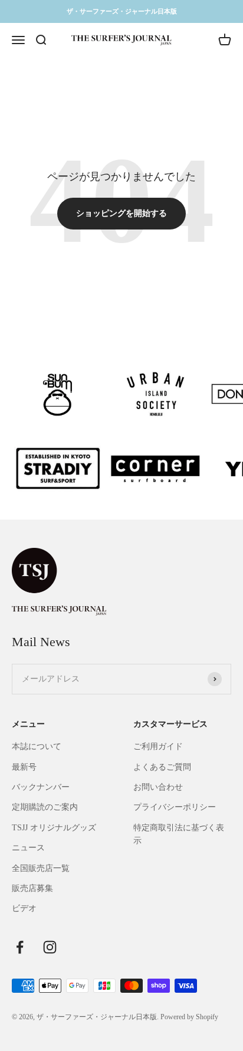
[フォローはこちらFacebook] (20, 947)
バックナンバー (41, 787)
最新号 (24, 767)
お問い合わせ (158, 787)
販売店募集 (32, 888)
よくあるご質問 (162, 767)
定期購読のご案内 (45, 807)
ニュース (28, 847)
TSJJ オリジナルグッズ (54, 827)
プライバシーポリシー (174, 807)
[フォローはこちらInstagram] (50, 947)
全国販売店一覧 (41, 868)
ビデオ (24, 908)
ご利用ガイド (158, 746)
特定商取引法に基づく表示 (178, 834)
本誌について (36, 746)
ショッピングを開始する (121, 213)
